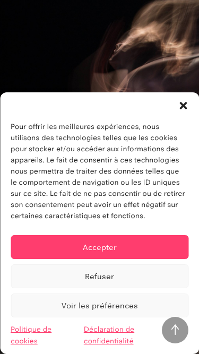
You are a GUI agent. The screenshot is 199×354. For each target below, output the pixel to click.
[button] (183, 105)
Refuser (99, 276)
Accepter (100, 247)
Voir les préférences (100, 305)
